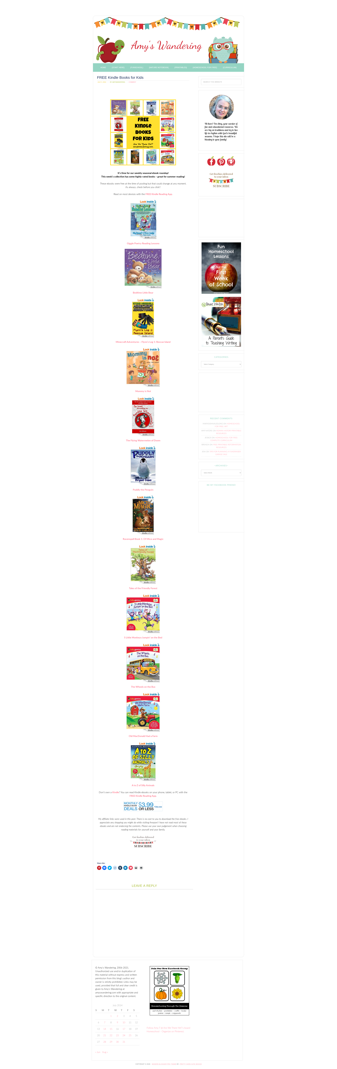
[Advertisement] (139, 8)
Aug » (105, 1052)
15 (111, 1029)
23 (117, 1035)
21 (104, 1035)
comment (132, 82)
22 (111, 1035)
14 (104, 1029)
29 (111, 1042)
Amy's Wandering (166, 40)
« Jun (97, 1052)
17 (124, 1029)
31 (124, 1042)
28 (104, 1042)
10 (124, 1022)
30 (117, 1042)
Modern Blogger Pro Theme (164, 1064)
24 (124, 1035)
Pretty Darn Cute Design (191, 1064)
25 (130, 1035)
